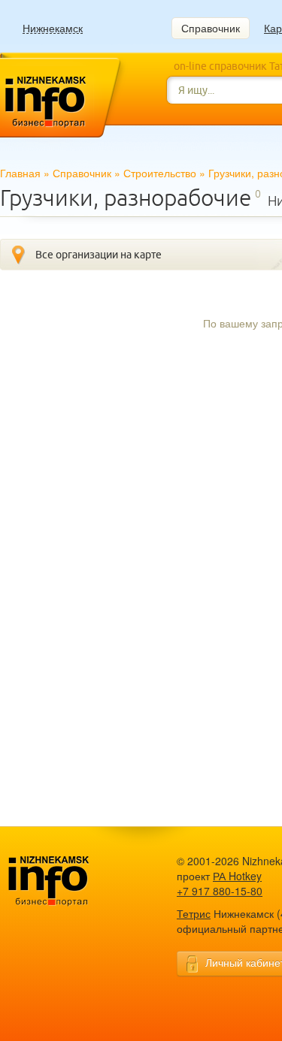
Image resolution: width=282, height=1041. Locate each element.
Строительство (159, 172)
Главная (20, 172)
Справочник (210, 27)
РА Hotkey (237, 875)
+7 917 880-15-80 (219, 890)
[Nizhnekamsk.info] (71, 881)
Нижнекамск (53, 28)
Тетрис (194, 913)
